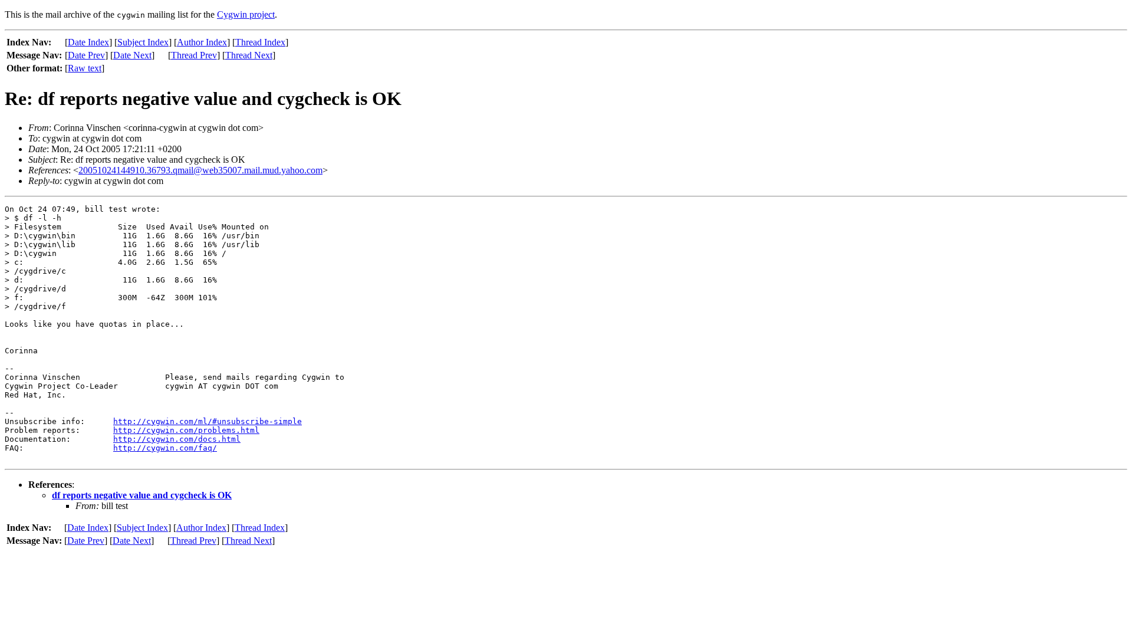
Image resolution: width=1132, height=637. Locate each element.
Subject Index (143, 42)
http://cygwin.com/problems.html (186, 430)
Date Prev (86, 55)
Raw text (84, 68)
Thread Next (248, 55)
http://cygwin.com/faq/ (165, 448)
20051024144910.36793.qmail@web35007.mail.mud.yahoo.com (200, 170)
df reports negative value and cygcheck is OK (142, 495)
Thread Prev (194, 55)
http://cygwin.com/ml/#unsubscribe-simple (207, 421)
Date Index (88, 42)
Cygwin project (246, 14)
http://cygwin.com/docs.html (177, 439)
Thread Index (260, 42)
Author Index (202, 42)
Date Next (132, 55)
